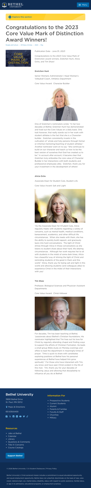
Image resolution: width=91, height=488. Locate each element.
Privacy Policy (51, 468)
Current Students (58, 403)
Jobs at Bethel (14, 433)
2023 (36, 45)
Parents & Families (58, 409)
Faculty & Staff (57, 412)
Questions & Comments (19, 442)
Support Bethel (15, 456)
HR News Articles (26, 45)
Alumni (53, 406)
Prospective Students (60, 400)
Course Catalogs (15, 447)
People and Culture (12, 45)
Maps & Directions (16, 407)
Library (11, 439)
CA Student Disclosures (36, 468)
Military (53, 418)
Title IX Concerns (16, 445)
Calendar (12, 436)
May (42, 45)
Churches (54, 415)
